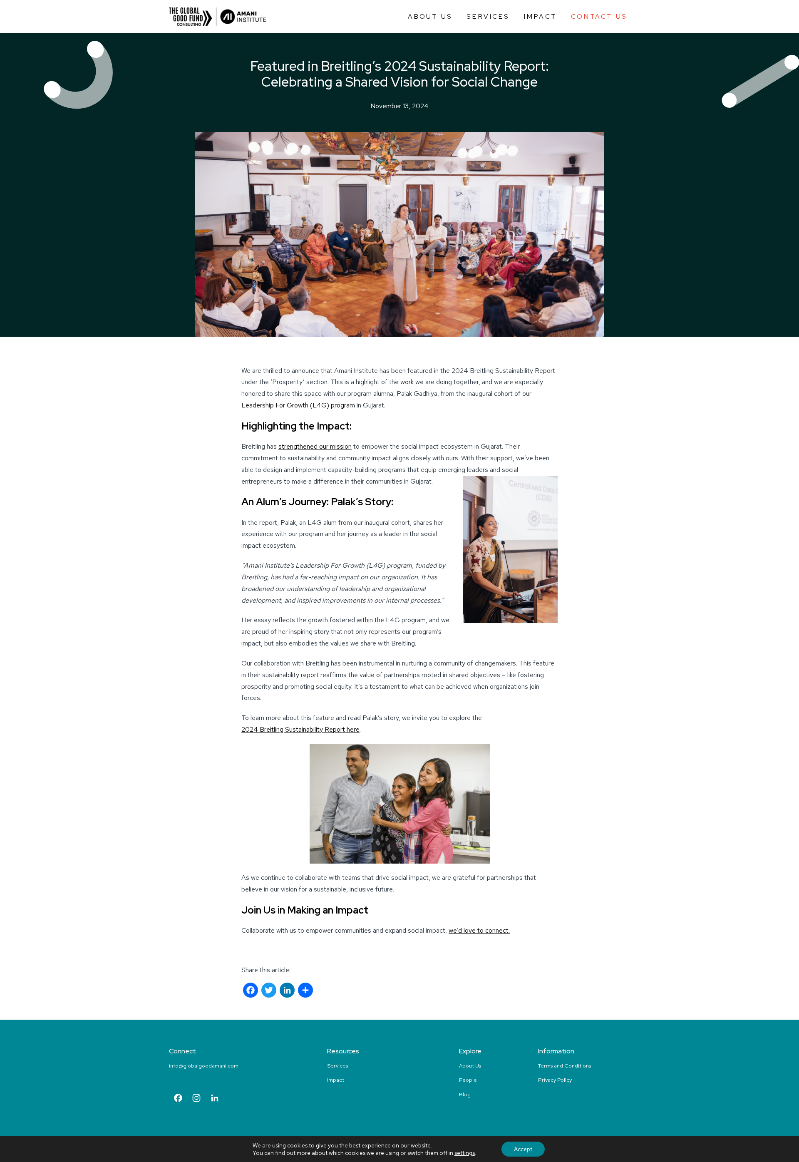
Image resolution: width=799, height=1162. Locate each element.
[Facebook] (250, 991)
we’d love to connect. (479, 930)
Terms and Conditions (564, 1065)
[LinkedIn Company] (215, 1098)
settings (464, 1153)
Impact (540, 16)
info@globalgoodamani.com (203, 1065)
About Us (430, 16)
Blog (465, 1094)
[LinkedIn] (287, 991)
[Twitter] (269, 991)
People (468, 1079)
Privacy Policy (555, 1079)
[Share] (305, 991)
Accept (523, 1149)
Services (487, 16)
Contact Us (599, 16)
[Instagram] (196, 1098)
